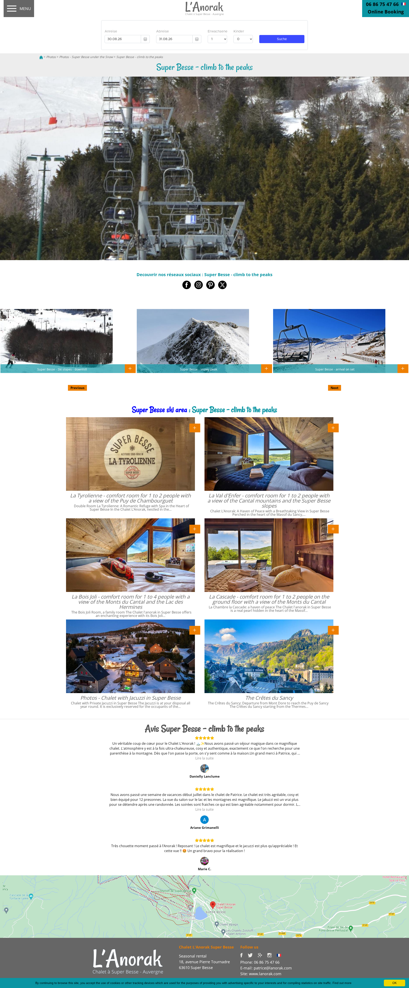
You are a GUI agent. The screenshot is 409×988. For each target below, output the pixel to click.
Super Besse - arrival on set (334, 369)
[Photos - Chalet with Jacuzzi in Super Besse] (194, 630)
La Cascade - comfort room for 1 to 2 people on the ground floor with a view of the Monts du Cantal (269, 599)
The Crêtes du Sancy (269, 697)
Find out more (342, 983)
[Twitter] (253, 954)
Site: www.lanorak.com (260, 973)
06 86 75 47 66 (382, 4)
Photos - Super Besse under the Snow (86, 57)
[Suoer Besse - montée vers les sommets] (403, 3)
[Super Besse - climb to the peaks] (204, 9)
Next (334, 388)
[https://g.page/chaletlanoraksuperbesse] (262, 954)
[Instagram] (272, 954)
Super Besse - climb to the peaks (139, 57)
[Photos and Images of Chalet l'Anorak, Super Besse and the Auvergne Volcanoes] (128, 961)
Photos (51, 57)
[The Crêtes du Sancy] (333, 630)
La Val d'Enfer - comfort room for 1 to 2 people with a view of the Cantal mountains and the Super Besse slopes (268, 500)
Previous (77, 388)
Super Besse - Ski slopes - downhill (62, 369)
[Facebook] (244, 954)
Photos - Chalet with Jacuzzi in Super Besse (130, 697)
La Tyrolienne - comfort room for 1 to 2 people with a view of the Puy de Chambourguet (130, 498)
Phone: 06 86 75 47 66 (259, 962)
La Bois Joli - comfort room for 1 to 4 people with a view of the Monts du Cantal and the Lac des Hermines (131, 601)
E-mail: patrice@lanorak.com (266, 968)
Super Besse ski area (159, 409)
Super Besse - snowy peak (198, 369)
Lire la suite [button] (204, 758)
